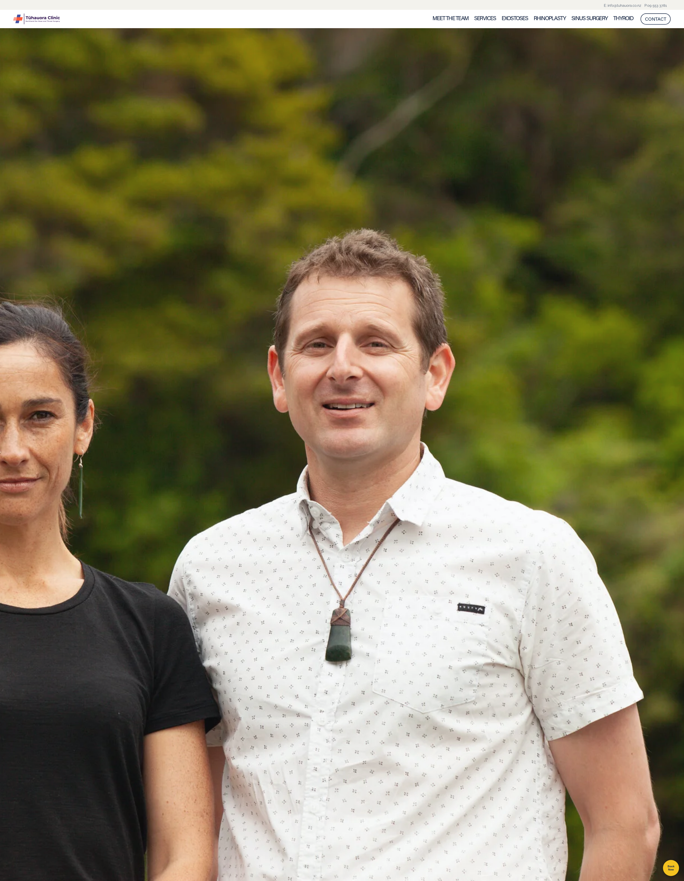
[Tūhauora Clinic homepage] (79, 19)
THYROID (623, 18)
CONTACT (655, 19)
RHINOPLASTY (550, 18)
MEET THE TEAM (450, 18)
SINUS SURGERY (589, 18)
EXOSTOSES (515, 18)
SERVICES (485, 18)
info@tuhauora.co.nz (624, 5)
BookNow (671, 868)
